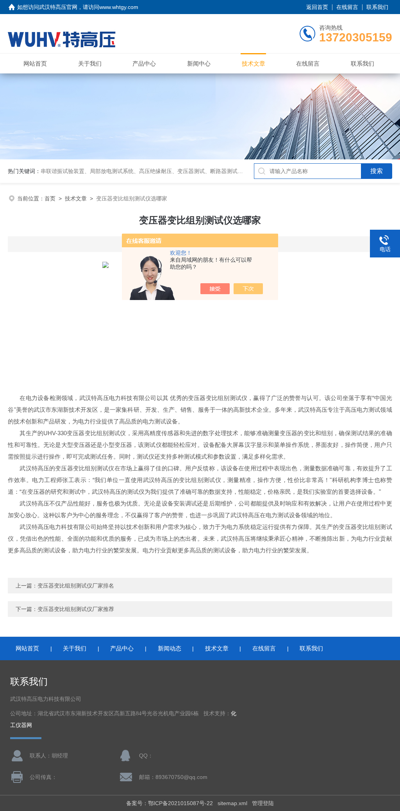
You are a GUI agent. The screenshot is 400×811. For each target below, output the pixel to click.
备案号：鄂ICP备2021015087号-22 (169, 803)
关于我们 (90, 63)
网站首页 (35, 63)
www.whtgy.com (118, 7)
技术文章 (253, 63)
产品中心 (144, 63)
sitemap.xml (232, 803)
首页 (50, 198)
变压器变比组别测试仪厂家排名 (76, 585)
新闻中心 (199, 63)
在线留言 (347, 7)
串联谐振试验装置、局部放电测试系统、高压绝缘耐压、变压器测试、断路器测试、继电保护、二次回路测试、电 (177, 171)
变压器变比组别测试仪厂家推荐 (76, 609)
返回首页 (317, 7)
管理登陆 (263, 803)
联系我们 (377, 7)
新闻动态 (169, 648)
